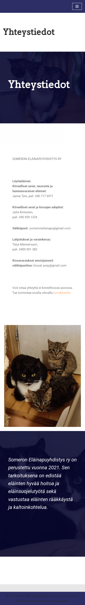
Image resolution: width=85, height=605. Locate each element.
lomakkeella (61, 293)
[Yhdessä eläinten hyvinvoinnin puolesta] (17, 6)
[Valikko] (77, 6)
